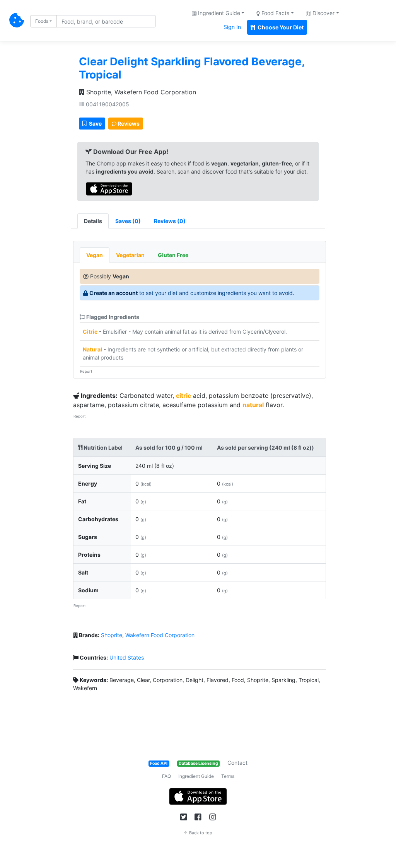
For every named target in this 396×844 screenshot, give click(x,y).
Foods (41, 21)
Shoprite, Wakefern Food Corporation (140, 92)
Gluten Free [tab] (173, 255)
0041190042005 (106, 104)
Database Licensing (198, 763)
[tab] (128, 220)
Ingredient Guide (196, 776)
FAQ (166, 776)
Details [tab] (93, 221)
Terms (227, 776)
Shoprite (111, 635)
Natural (92, 349)
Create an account (113, 293)
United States (126, 657)
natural (253, 405)
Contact (237, 762)
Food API (158, 763)
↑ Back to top (198, 832)
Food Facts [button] (274, 13)
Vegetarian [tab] (130, 255)
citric (183, 395)
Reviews (128, 123)
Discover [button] (323, 13)
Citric (90, 331)
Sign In (232, 27)
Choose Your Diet (280, 27)
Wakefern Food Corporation (160, 635)
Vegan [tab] (94, 255)
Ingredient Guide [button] (218, 13)
